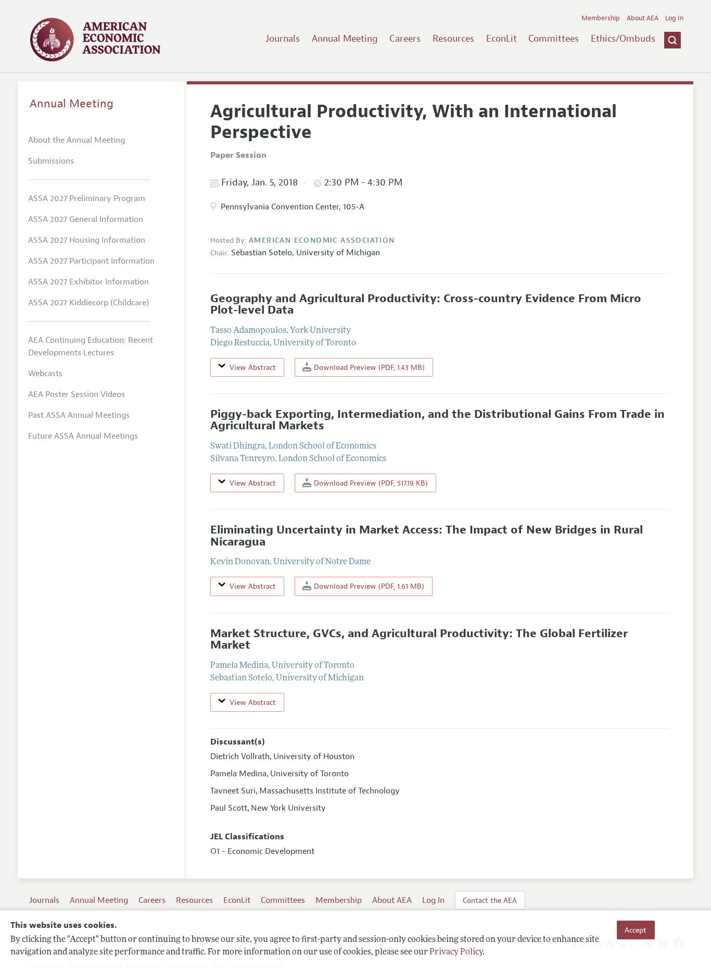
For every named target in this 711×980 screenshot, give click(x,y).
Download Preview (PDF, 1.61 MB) (368, 586)
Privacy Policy (456, 952)
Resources (453, 38)
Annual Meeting (345, 38)
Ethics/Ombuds (623, 38)
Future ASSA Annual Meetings (83, 436)
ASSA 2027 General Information (85, 219)
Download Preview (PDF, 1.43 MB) (368, 367)
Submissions (51, 161)
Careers (405, 38)
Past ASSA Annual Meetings (79, 415)
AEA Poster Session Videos (76, 394)
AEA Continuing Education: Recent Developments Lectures (90, 346)
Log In (674, 18)
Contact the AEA (490, 900)
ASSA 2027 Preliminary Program (86, 198)
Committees (553, 38)
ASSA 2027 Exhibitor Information (88, 282)
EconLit (501, 38)
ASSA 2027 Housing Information (86, 240)
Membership (600, 18)
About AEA (642, 18)
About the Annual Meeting (76, 140)
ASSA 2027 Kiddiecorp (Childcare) (88, 302)
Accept (635, 930)
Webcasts (45, 373)
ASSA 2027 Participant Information (91, 261)
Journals (282, 38)
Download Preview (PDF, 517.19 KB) (370, 483)
